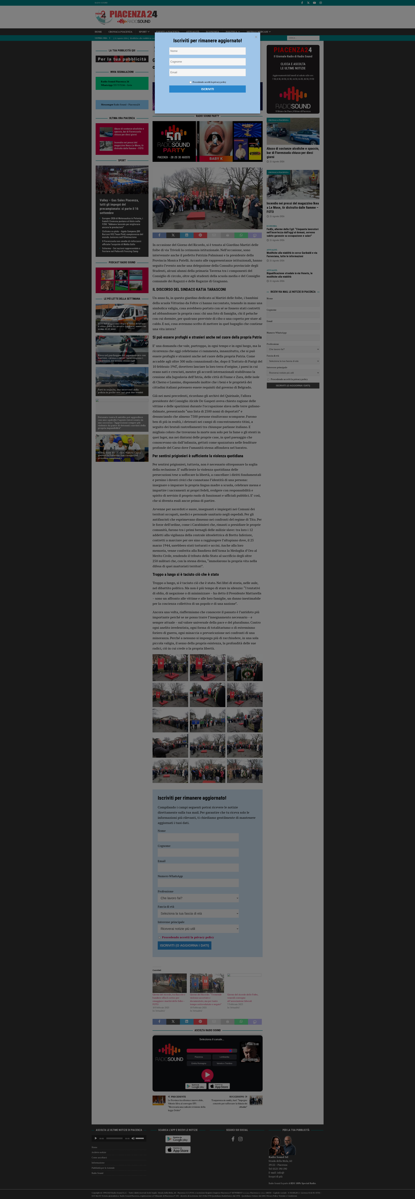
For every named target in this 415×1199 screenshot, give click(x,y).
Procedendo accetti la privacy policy (209, 82)
